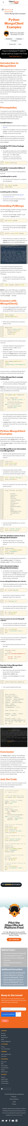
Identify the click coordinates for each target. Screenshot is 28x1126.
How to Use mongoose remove (13, 984)
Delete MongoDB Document (12, 956)
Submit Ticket (4, 1079)
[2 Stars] (7, 884)
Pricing (3, 1046)
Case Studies (4, 1065)
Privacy (14, 1104)
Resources (8, 10)
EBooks (3, 1069)
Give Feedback (16, 884)
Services (3, 1033)
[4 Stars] (9, 884)
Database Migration (6, 1041)
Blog (2, 1063)
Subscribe (12, 44)
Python (5, 127)
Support (3, 1077)
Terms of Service (14, 1099)
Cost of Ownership (5, 1048)
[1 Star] (5, 884)
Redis (2, 1039)
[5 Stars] (10, 884)
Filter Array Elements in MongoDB (14, 953)
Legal (14, 1101)
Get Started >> (15, 56)
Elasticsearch (4, 1037)
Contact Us (4, 1056)
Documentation (5, 1067)
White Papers (4, 1071)
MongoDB (8, 12)
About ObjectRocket (6, 1054)
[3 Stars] (8, 884)
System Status (4, 1081)
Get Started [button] (14, 939)
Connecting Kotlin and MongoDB (14, 973)
